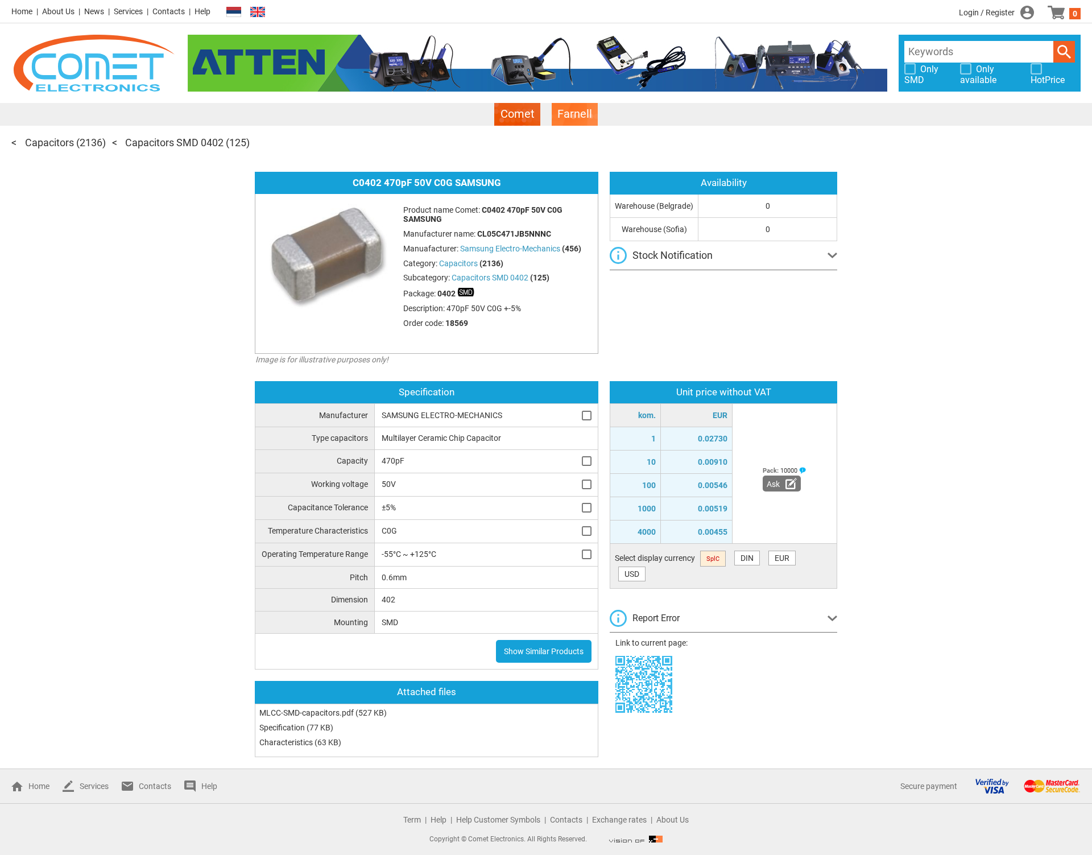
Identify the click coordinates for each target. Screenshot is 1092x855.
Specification (282, 727)
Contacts (168, 11)
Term (412, 819)
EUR (782, 558)
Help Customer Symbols (498, 819)
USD (631, 574)
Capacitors (49, 142)
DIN (747, 558)
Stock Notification (672, 255)
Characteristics (286, 742)
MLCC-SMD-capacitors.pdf (306, 712)
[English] (258, 12)
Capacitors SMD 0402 (174, 142)
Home (21, 11)
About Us (58, 11)
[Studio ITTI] (636, 839)
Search (1064, 52)
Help (202, 11)
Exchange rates (619, 819)
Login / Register (987, 12)
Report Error (656, 618)
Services (128, 11)
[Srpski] (234, 12)
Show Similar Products (544, 651)
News (94, 11)
